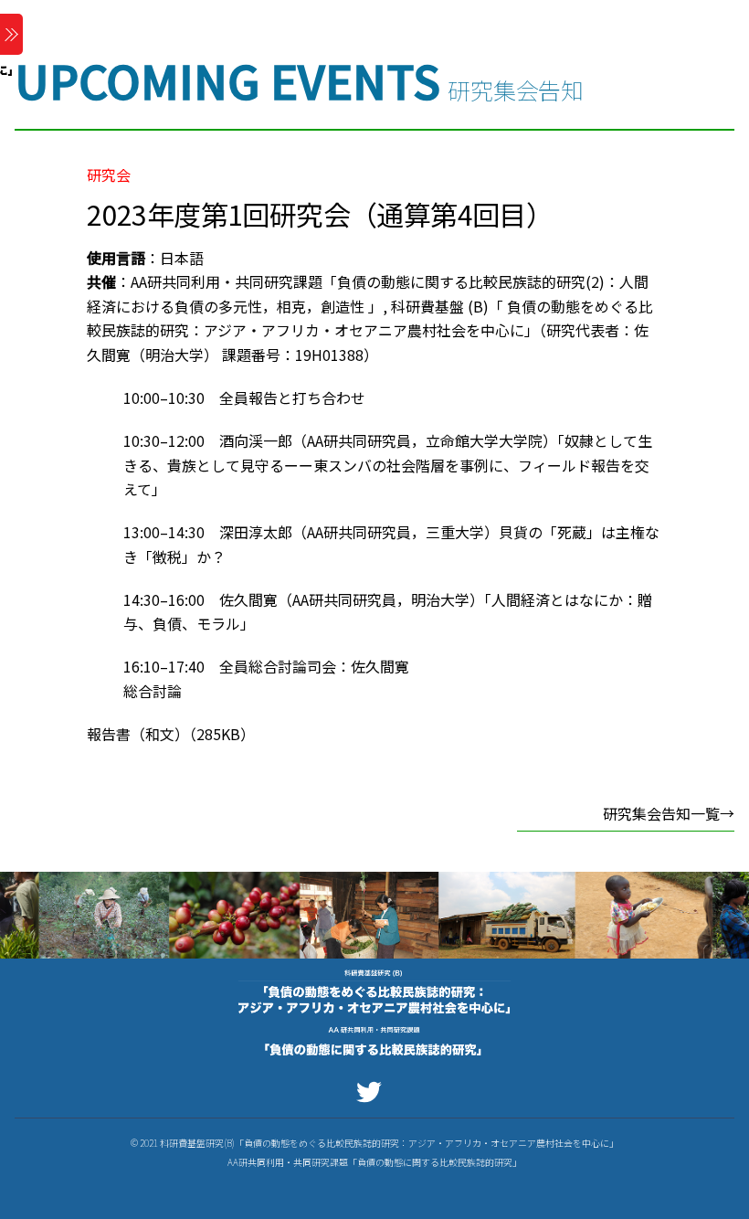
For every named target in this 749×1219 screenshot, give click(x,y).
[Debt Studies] (374, 1058)
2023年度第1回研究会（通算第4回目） (320, 214)
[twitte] (372, 1090)
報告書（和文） (138, 734)
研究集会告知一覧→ (668, 813)
